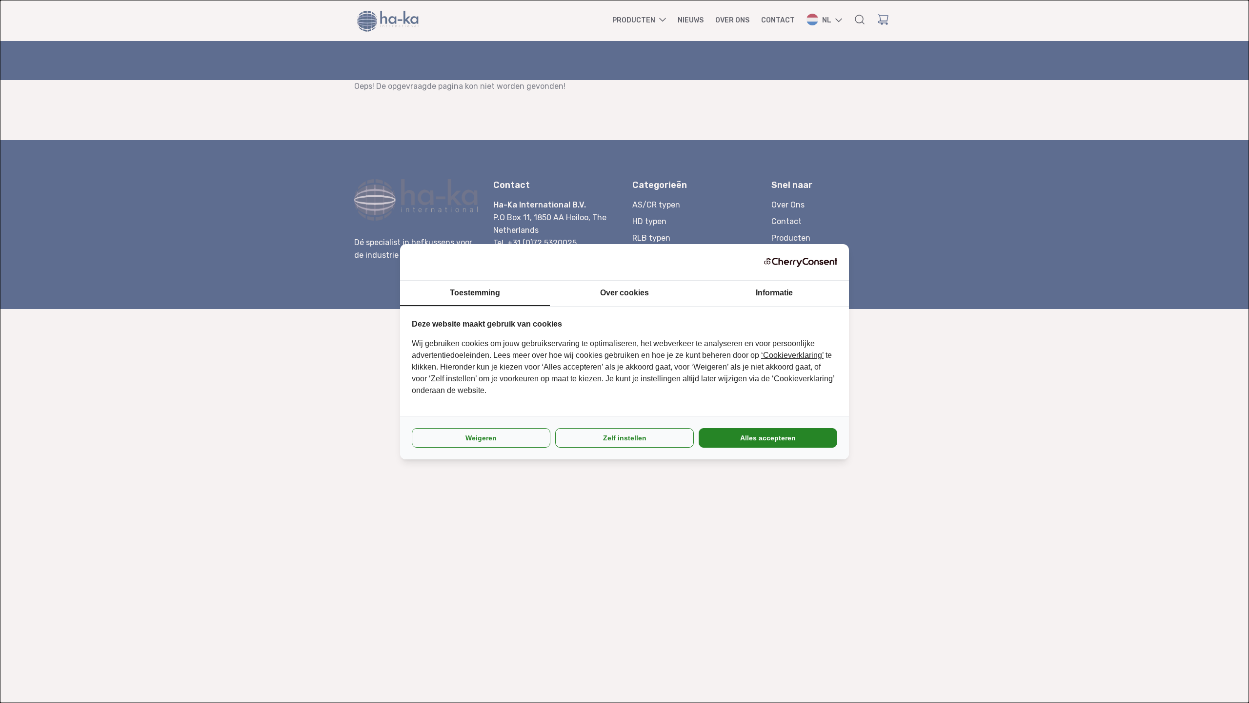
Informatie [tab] (774, 293)
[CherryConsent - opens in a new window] (800, 262)
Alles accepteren (768, 438)
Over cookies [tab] (624, 293)
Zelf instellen (624, 438)
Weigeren (481, 438)
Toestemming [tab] (475, 293)
